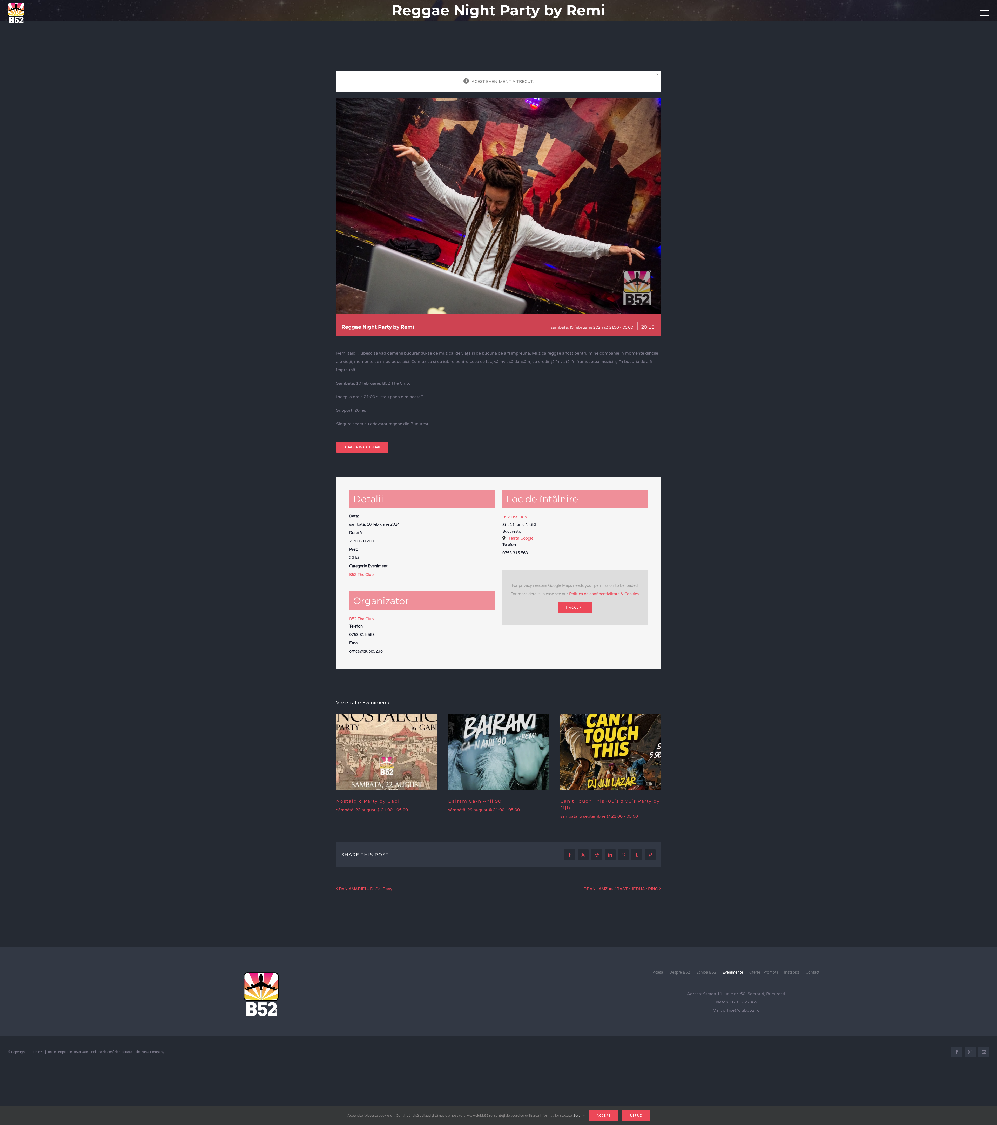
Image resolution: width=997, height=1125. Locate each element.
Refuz (636, 1115)
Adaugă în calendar (362, 447)
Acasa (658, 972)
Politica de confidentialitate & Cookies (604, 593)
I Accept (575, 607)
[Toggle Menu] (985, 13)
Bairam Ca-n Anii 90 (475, 801)
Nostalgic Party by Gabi (368, 801)
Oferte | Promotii (763, 972)
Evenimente (733, 972)
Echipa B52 (706, 972)
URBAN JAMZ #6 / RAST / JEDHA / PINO (619, 889)
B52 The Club (361, 574)
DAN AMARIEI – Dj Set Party (365, 889)
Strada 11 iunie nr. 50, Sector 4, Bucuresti (744, 993)
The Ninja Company (149, 1052)
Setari (578, 1116)
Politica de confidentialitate (111, 1052)
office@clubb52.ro (741, 1010)
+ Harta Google (519, 538)
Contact (812, 972)
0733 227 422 (744, 1002)
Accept (604, 1115)
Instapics (791, 972)
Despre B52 (679, 972)
